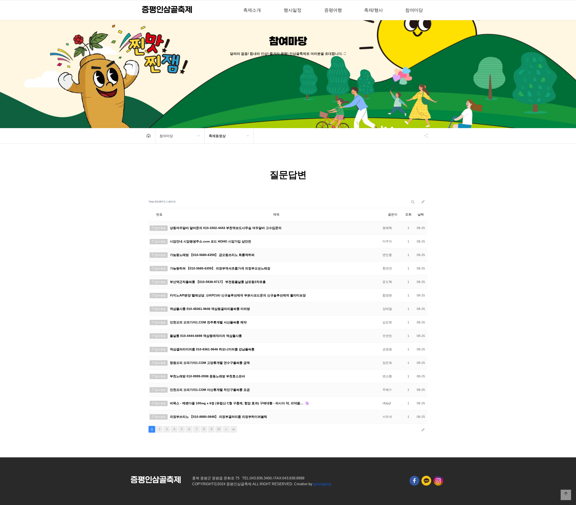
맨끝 (233, 429)
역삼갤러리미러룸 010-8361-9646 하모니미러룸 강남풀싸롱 (212, 349)
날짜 (421, 214)
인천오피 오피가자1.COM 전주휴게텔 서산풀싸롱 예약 (208, 322)
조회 (408, 214)
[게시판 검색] (413, 202)
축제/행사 (373, 10)
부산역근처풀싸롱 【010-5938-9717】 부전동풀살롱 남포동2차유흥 (218, 282)
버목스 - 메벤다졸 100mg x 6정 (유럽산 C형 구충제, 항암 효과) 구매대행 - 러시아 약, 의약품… (237, 403)
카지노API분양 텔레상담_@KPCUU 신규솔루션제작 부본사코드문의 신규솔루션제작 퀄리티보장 (238, 295)
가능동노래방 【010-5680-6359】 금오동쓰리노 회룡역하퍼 (212, 255)
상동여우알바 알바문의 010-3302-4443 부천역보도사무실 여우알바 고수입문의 (225, 228)
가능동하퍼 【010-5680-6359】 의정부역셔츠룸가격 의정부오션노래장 (220, 268)
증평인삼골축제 (167, 9)
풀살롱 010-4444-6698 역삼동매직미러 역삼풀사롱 (206, 336)
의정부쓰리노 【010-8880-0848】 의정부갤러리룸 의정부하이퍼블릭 (218, 416)
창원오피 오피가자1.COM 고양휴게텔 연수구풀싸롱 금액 (210, 363)
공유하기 (424, 135)
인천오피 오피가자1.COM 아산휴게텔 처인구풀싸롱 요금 (210, 390)
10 (218, 429)
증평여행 (333, 10)
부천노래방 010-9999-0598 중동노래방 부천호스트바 (207, 376)
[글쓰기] (423, 202)
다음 (226, 429)
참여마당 (414, 10)
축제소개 (252, 10)
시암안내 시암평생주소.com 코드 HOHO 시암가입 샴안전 (210, 241)
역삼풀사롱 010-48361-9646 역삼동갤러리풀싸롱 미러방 (210, 309)
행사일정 (292, 10)
